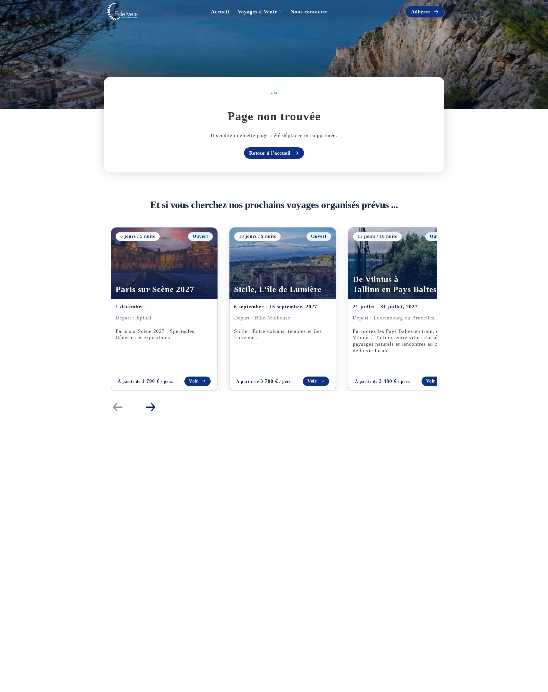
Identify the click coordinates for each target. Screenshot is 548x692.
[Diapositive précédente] (118, 407)
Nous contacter (309, 12)
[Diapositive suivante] (150, 407)
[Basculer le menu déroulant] (280, 11)
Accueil (220, 12)
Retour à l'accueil (270, 153)
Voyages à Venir (257, 12)
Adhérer (421, 12)
